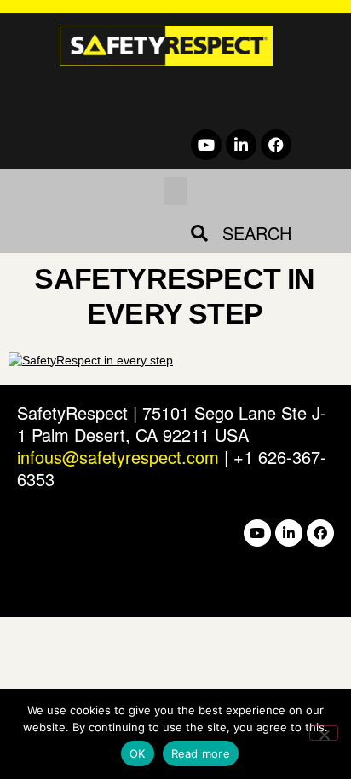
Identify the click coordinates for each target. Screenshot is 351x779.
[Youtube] (206, 144)
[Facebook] (276, 144)
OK (137, 753)
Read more (200, 753)
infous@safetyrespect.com (118, 456)
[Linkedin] (241, 144)
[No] (323, 733)
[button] (175, 191)
